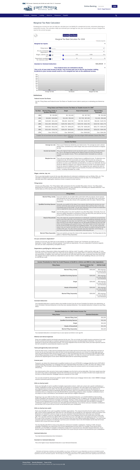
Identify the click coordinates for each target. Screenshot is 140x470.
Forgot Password (106, 9)
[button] (116, 15)
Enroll (99, 9)
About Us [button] (49, 15)
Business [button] (34, 15)
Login (114, 6)
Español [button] (65, 15)
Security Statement (37, 462)
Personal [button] (26, 15)
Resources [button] (57, 15)
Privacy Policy (26, 462)
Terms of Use (47, 462)
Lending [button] (41, 15)
